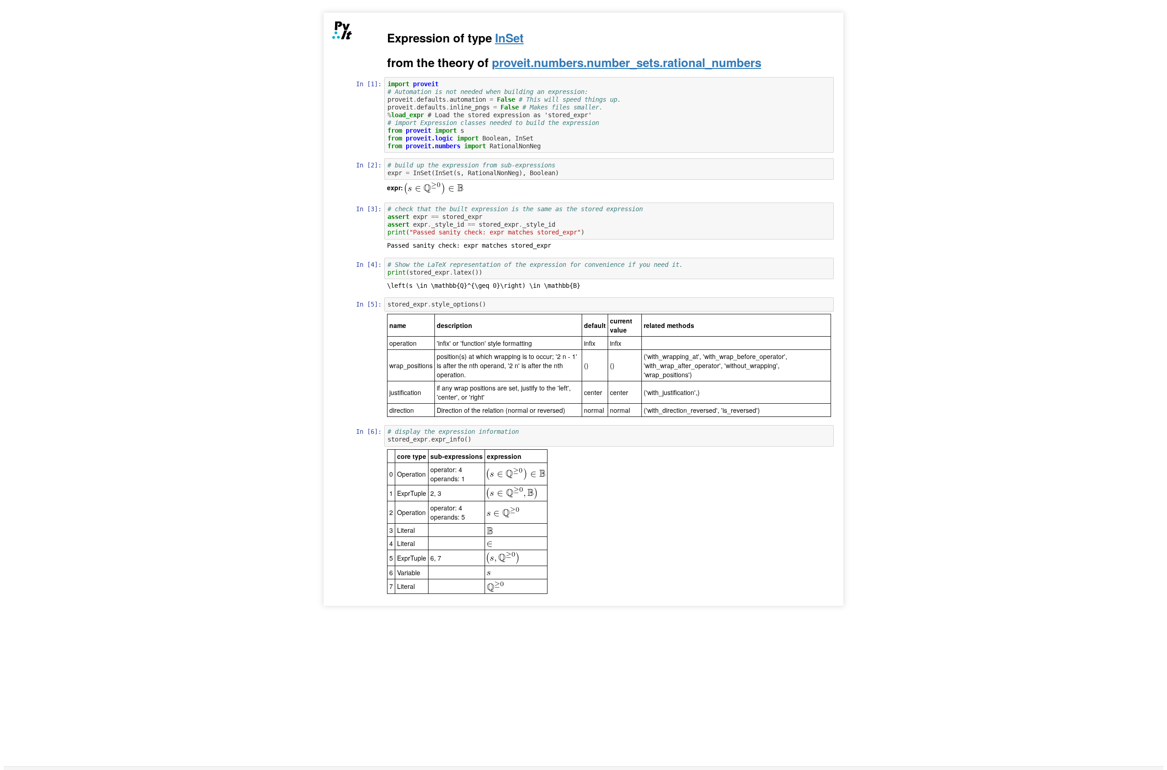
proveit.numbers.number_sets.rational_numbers (626, 62)
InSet (509, 37)
